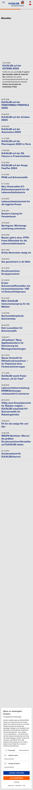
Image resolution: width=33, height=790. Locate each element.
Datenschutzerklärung (10, 746)
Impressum (11, 785)
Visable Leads (13, 755)
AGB (24, 785)
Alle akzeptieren (16, 778)
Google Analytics (14, 763)
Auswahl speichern (16, 773)
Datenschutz (18, 785)
